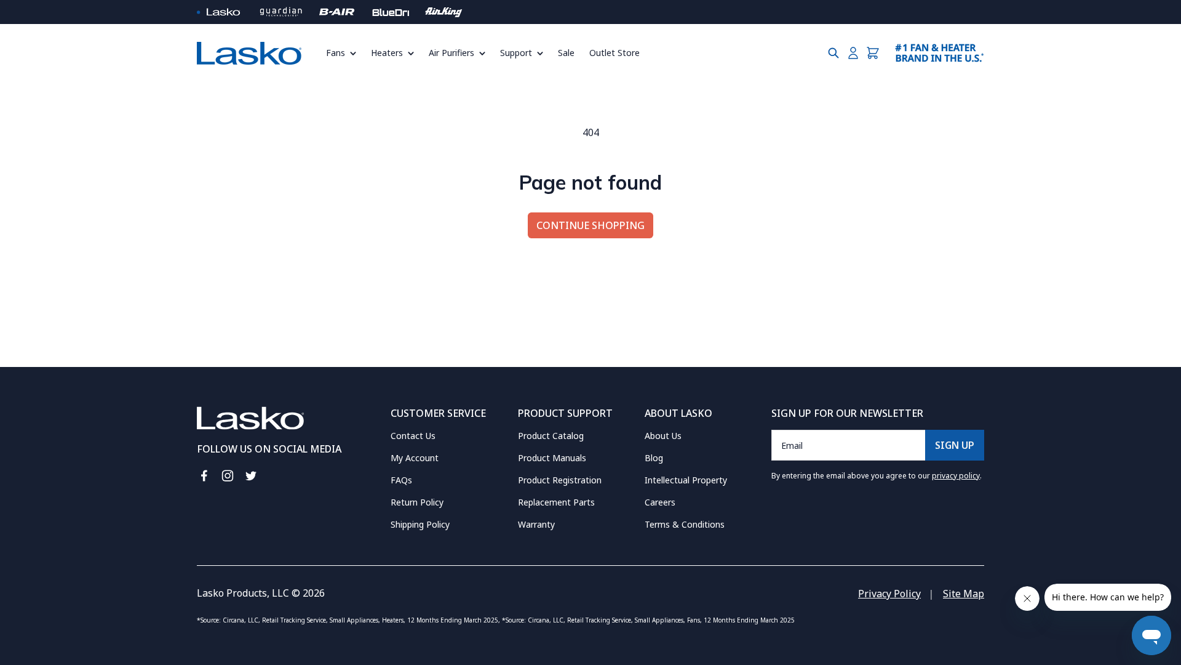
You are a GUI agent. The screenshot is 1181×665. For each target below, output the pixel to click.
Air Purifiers (451, 52)
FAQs (401, 480)
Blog (654, 458)
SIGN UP (954, 445)
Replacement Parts (556, 502)
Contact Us (413, 435)
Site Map (963, 593)
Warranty (536, 524)
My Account (415, 458)
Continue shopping (590, 225)
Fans (335, 52)
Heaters (387, 52)
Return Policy (417, 502)
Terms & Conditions (685, 524)
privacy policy (956, 475)
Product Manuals (552, 458)
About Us (663, 435)
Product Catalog (551, 435)
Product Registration (560, 480)
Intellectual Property (686, 480)
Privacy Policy (889, 593)
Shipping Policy (420, 524)
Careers (660, 502)
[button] (345, 53)
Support (516, 52)
